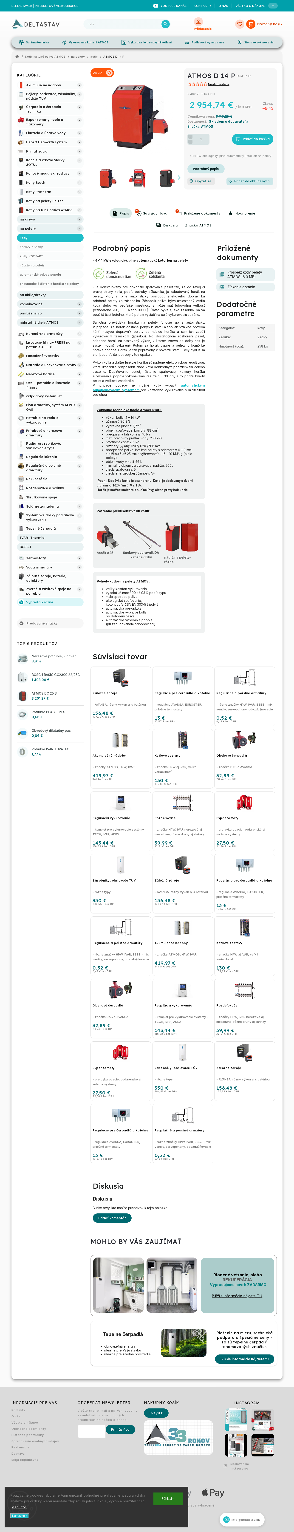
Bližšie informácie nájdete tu (244, 1359)
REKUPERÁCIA (237, 1279)
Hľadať (165, 24)
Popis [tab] (124, 213)
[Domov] (18, 56)
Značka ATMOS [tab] (198, 225)
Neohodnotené (218, 84)
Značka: (200, 126)
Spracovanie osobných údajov (35, 1441)
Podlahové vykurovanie (204, 42)
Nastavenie (19, 1516)
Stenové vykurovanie (255, 42)
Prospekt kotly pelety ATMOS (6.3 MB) (244, 274)
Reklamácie (20, 1447)
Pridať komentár (112, 1218)
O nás (223, 6)
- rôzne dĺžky (141, 557)
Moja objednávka (24, 1459)
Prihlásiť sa (120, 1429)
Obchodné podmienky (28, 1428)
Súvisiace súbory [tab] (177, 211)
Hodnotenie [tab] (245, 213)
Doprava (18, 1453)
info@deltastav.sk (242, 1519)
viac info (19, 1507)
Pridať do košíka (256, 139)
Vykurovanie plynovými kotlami (146, 42)
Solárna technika (34, 42)
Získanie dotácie (241, 287)
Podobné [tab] (137, 211)
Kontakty (202, 6)
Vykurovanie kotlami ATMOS (85, 42)
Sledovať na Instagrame (239, 1466)
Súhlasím (168, 1498)
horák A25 (105, 553)
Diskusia (170, 225)
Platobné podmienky (27, 1435)
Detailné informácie (206, 168)
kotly (261, 328)
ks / (156, 1413)
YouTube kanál (174, 6)
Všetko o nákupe (24, 1422)
